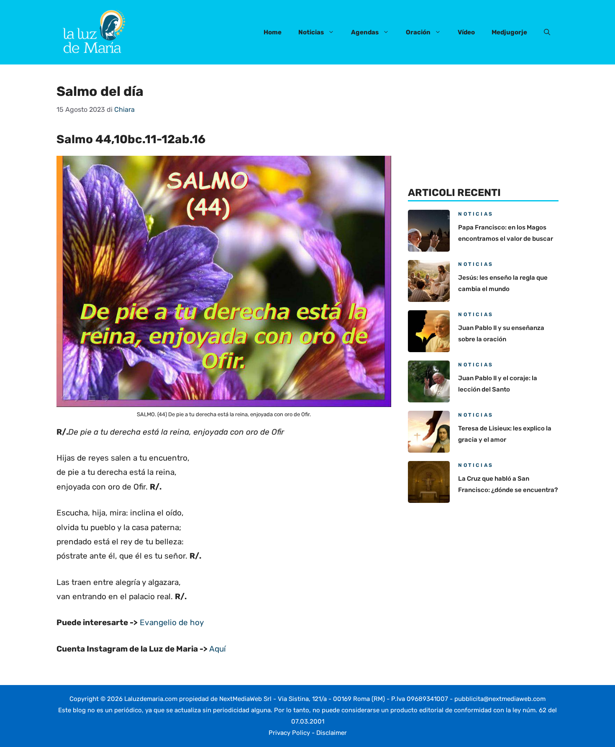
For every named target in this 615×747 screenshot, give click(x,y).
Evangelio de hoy (172, 622)
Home (273, 32)
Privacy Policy (289, 733)
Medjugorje (509, 32)
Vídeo (466, 32)
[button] (547, 32)
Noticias (311, 32)
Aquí (217, 649)
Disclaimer (331, 733)
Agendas (365, 32)
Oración (418, 32)
